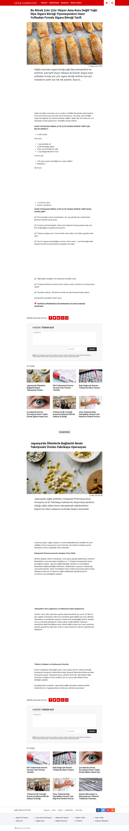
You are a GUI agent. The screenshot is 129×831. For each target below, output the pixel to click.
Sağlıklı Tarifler (80, 818)
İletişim (60, 810)
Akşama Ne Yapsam (62, 818)
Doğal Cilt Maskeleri (101, 821)
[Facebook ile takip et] (98, 810)
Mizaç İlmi (19, 821)
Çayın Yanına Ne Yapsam (44, 818)
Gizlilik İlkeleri (69, 810)
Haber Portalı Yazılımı (23, 828)
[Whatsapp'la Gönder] (62, 318)
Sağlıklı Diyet (40, 821)
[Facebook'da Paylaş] (50, 318)
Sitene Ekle (78, 810)
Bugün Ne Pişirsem (22, 818)
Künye (54, 810)
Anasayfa (47, 810)
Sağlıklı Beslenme (61, 821)
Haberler (44, 3)
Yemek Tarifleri (75, 3)
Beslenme (64, 3)
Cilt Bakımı (78, 821)
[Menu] (106, 3)
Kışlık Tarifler (99, 818)
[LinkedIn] (58, 318)
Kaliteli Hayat (54, 3)
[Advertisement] (64, 96)
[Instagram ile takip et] (107, 810)
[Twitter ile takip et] (103, 810)
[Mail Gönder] (66, 318)
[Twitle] (54, 318)
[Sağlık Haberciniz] (25, 3)
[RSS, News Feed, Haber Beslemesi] (112, 810)
